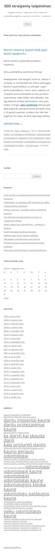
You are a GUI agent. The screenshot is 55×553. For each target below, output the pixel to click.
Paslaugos (24, 130)
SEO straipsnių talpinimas (27, 6)
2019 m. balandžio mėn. (14, 382)
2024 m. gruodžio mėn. (14, 331)
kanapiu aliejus (38, 448)
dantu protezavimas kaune (24, 426)
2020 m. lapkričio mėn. (14, 364)
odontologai (37, 467)
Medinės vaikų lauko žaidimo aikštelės (21, 235)
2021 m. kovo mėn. (12, 356)
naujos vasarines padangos (14, 468)
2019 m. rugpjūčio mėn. (14, 375)
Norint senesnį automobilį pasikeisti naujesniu (26, 52)
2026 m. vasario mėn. (13, 320)
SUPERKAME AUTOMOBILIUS (37, 141)
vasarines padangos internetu (15, 521)
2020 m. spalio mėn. (13, 367)
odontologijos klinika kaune (25, 487)
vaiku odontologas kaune (22, 513)
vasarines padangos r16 (13, 528)
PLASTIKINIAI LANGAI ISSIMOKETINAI (18, 504)
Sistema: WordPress (12, 547)
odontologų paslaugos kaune (26, 496)
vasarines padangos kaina (14, 526)
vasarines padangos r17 (31, 528)
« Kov (6, 298)
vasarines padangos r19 (31, 530)
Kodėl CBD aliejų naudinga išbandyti (20, 231)
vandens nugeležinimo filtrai (15, 519)
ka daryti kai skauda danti (24, 438)
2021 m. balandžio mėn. (14, 353)
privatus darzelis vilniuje (37, 506)
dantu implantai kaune (27, 420)
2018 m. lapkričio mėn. (14, 393)
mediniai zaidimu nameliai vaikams (17, 464)
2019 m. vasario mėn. (13, 389)
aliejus (6, 415)
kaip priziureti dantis (25, 445)
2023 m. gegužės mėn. (14, 334)
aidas (6, 149)
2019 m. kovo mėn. (12, 386)
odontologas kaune (23, 480)
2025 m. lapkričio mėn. (14, 323)
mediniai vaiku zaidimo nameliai (35, 461)
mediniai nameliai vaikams (14, 459)
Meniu (27, 24)
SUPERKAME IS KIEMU (14, 145)
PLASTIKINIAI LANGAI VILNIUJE (15, 506)
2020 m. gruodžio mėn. (14, 360)
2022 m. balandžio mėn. (14, 342)
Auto (17, 130)
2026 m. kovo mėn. (12, 316)
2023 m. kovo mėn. (12, 338)
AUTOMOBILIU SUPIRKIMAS (23, 134)
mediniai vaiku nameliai (13, 461)
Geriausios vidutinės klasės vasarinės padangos (25, 250)
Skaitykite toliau (13, 123)
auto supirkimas (29, 104)
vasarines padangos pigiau (34, 526)
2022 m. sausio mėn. (13, 345)
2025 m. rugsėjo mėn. (13, 327)
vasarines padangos (34, 519)
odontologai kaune (23, 471)
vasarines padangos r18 (13, 530)
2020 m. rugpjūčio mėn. (14, 371)
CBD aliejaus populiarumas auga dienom (22, 239)
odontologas (16, 476)
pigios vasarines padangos (21, 502)
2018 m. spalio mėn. (13, 397)
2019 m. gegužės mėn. (14, 378)
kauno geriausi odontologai (19, 453)
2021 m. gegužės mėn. (14, 349)
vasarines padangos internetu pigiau (18, 523)
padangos (7, 502)
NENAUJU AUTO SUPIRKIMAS (31, 138)
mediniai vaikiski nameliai (35, 459)
